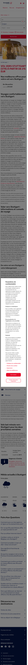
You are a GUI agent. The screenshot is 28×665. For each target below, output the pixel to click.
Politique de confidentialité (14, 363)
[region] (13, 332)
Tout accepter (13, 374)
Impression (9, 368)
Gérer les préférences (12, 370)
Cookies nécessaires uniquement (13, 380)
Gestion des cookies (12, 365)
